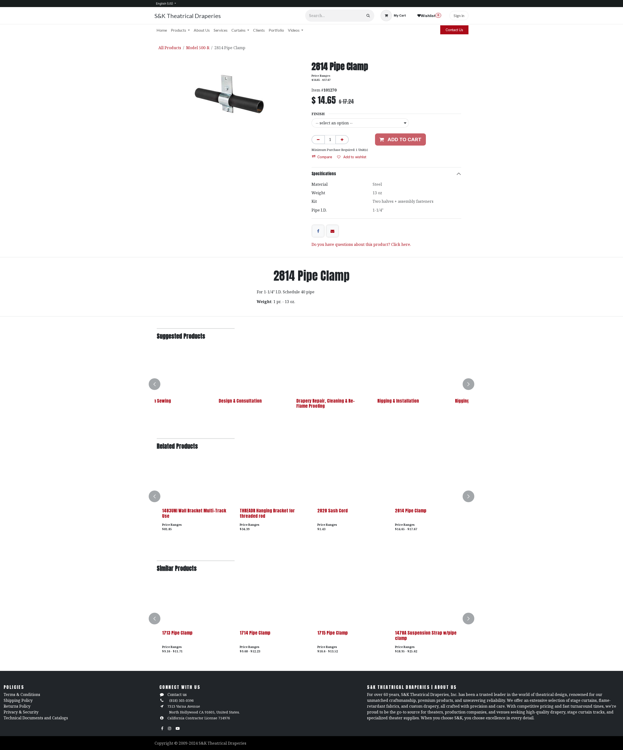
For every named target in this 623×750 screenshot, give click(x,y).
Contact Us (454, 30)
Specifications (324, 173)
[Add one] (342, 139)
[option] (311, 384)
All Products (169, 47)
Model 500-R (197, 47)
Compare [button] (324, 157)
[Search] (368, 15)
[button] (157, 384)
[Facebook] (318, 231)
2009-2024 (189, 743)
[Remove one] (318, 139)
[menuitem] (162, 30)
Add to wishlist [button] (354, 157)
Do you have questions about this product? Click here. (361, 244)
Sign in (459, 15)
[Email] (332, 231)
